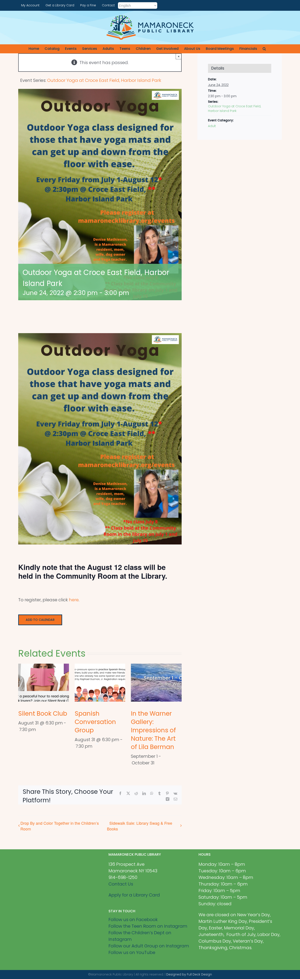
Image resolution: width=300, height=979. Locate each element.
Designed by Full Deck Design (189, 974)
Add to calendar (40, 620)
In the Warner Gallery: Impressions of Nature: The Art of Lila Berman (153, 730)
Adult (212, 126)
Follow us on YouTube (131, 952)
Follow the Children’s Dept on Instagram (139, 936)
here (74, 600)
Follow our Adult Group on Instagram (148, 946)
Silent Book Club (42, 713)
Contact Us (120, 884)
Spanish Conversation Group (95, 722)
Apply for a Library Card (134, 895)
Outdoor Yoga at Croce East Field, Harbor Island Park (234, 108)
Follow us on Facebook (133, 919)
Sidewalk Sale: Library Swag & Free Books (139, 826)
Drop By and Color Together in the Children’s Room (59, 826)
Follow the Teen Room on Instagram (147, 926)
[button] (264, 48)
